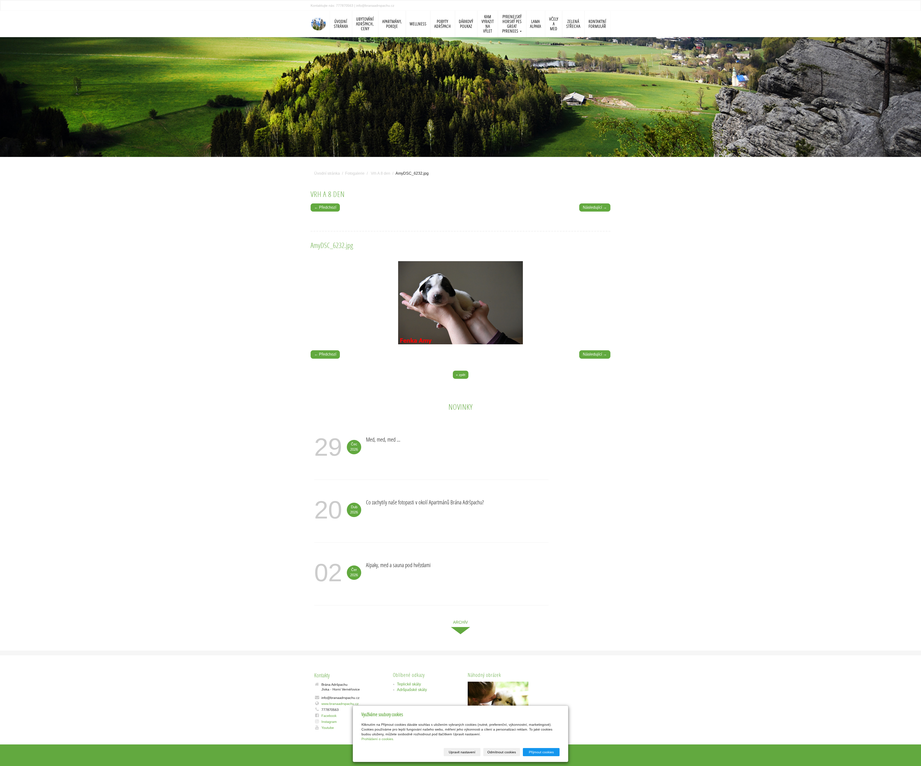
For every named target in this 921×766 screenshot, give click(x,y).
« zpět (460, 375)
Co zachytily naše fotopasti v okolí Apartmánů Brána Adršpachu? (425, 502)
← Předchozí (325, 207)
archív (460, 622)
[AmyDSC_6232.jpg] (460, 302)
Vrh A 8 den (380, 173)
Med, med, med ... (383, 439)
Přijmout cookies (541, 752)
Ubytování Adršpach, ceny (365, 23)
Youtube (327, 728)
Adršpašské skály (412, 690)
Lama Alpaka (535, 24)
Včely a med (553, 23)
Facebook (329, 716)
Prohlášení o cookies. (377, 739)
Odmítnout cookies (501, 752)
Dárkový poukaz (466, 24)
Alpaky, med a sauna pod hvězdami (398, 565)
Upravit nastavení (462, 752)
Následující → (595, 207)
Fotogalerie (355, 173)
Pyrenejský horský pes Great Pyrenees (512, 24)
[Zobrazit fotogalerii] (498, 702)
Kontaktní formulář (597, 24)
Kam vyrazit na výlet (488, 24)
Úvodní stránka (341, 24)
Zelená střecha (573, 24)
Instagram (329, 722)
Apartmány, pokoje (392, 24)
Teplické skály (409, 684)
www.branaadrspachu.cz (340, 704)
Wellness (418, 24)
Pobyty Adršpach (442, 24)
